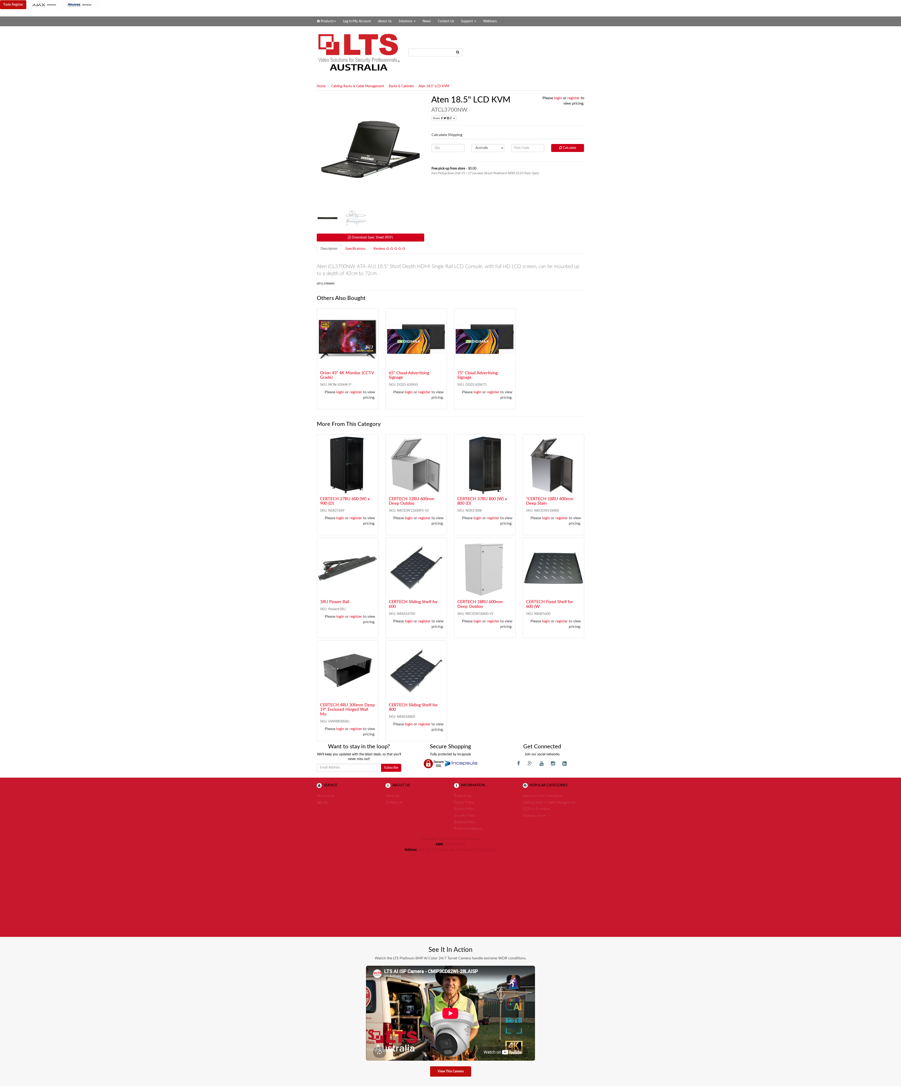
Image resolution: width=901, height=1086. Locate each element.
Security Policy (464, 815)
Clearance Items (534, 815)
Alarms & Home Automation (543, 796)
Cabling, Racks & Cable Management (357, 86)
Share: (437, 118)
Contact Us (446, 21)
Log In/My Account (357, 21)
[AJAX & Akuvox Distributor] (64, 4)
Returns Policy (464, 809)
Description (329, 248)
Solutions (406, 21)
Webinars (490, 21)
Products (327, 21)
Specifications (355, 248)
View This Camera (451, 1071)
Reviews (380, 248)
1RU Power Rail (334, 602)
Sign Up (322, 802)
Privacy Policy (464, 802)
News (427, 21)
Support (467, 21)
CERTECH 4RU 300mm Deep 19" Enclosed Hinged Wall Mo (347, 710)
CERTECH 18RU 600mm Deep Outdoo (480, 604)
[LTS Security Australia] (359, 52)
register (573, 98)
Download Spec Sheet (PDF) (372, 237)
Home (321, 86)
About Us (385, 21)
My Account (325, 796)
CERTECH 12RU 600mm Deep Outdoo (411, 501)
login (558, 98)
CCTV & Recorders (536, 809)
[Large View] (327, 218)
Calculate (569, 148)
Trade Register (13, 4)
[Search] (457, 52)
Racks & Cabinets (401, 86)
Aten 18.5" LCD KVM (434, 86)
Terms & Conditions (468, 828)
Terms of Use (463, 796)
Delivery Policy (464, 822)
